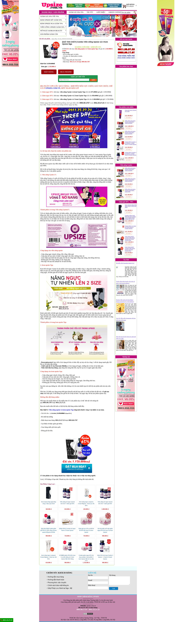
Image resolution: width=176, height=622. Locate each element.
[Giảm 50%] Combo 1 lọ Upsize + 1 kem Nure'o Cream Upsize (130, 143)
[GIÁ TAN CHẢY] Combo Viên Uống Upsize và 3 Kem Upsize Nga (130, 238)
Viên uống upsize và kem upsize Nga (61, 410)
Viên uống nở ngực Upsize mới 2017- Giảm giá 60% (130, 122)
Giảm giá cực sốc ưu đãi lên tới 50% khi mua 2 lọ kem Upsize (86, 530)
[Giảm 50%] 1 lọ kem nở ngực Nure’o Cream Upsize (130, 227)
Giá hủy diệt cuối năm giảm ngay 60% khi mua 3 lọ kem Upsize (105, 530)
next (131, 25)
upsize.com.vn (91, 606)
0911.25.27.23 (7, 620)
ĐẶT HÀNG (49, 72)
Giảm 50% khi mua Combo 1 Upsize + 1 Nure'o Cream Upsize (105, 557)
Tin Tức (90, 12)
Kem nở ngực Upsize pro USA (130, 111)
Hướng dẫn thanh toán (56, 580)
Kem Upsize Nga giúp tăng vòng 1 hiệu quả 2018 (131, 206)
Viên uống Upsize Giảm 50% (52, 27)
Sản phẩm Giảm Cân (49, 34)
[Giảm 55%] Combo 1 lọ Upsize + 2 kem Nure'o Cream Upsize (130, 154)
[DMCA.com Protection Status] (88, 613)
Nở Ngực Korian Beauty (51, 31)
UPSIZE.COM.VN (52, 88)
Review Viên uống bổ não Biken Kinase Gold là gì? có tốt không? (125, 300)
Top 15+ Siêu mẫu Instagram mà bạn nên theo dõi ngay (126, 319)
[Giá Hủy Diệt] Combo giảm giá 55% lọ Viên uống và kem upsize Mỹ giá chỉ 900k (48, 530)
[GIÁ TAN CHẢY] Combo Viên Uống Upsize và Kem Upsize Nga (130, 249)
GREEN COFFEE (115, 12)
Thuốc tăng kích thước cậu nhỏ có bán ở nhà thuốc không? (125, 282)
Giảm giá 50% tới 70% (49, 16)
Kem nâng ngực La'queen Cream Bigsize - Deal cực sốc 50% (86, 503)
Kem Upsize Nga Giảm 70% (51, 23)
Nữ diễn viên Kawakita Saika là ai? (125, 263)
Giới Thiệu (100, 12)
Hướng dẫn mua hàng (56, 577)
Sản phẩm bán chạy (126, 66)
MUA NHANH (66, 72)
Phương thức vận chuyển (57, 582)
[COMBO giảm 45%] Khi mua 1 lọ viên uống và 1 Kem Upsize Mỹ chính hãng (67, 557)
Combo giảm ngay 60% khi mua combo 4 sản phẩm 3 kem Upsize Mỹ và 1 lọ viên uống (130, 217)
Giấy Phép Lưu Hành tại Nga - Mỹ (60, 588)
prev (74, 25)
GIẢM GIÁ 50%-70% (76, 12)
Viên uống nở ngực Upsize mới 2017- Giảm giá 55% (130, 132)
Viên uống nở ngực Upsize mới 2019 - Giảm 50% (130, 190)
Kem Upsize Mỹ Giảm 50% (51, 20)
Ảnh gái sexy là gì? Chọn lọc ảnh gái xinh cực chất (126, 337)
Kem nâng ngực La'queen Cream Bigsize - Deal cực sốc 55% (48, 557)
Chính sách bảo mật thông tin (58, 585)
